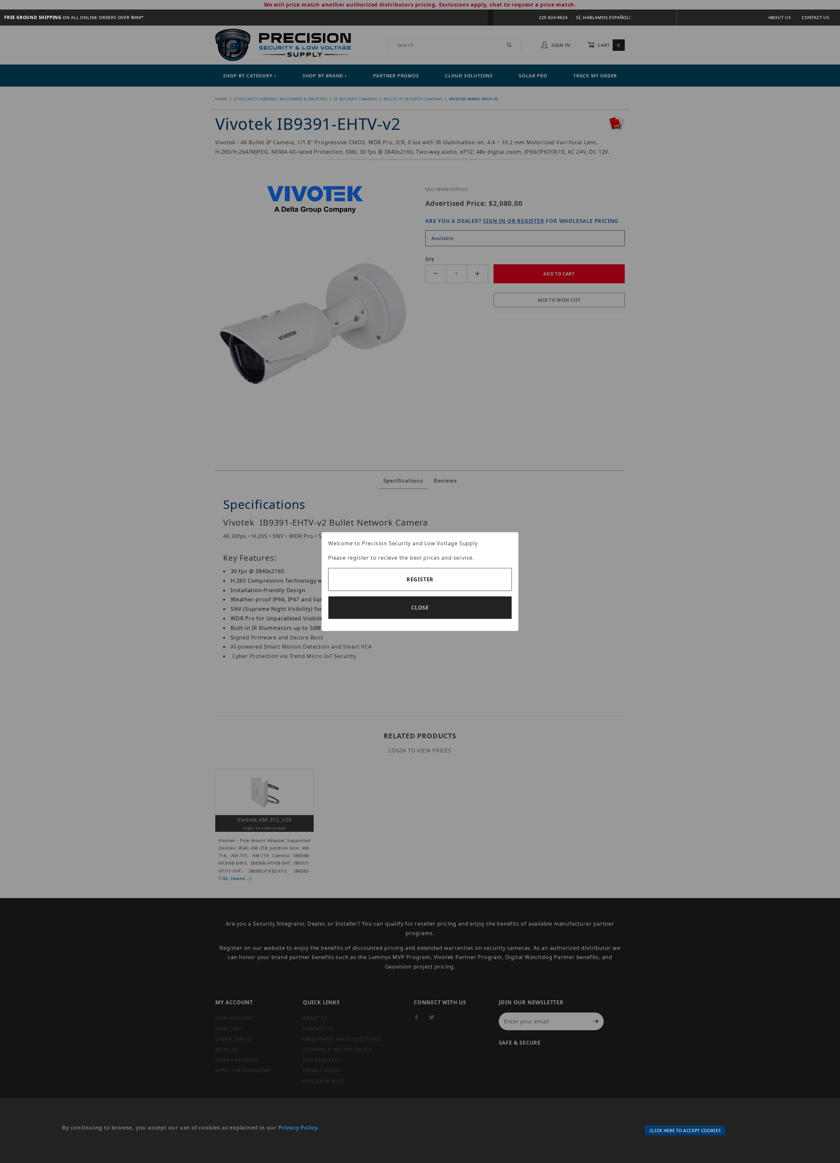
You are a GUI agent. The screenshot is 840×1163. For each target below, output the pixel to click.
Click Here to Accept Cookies (685, 1130)
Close (420, 607)
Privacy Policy (297, 1127)
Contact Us (816, 17)
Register (420, 579)
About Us (779, 17)
